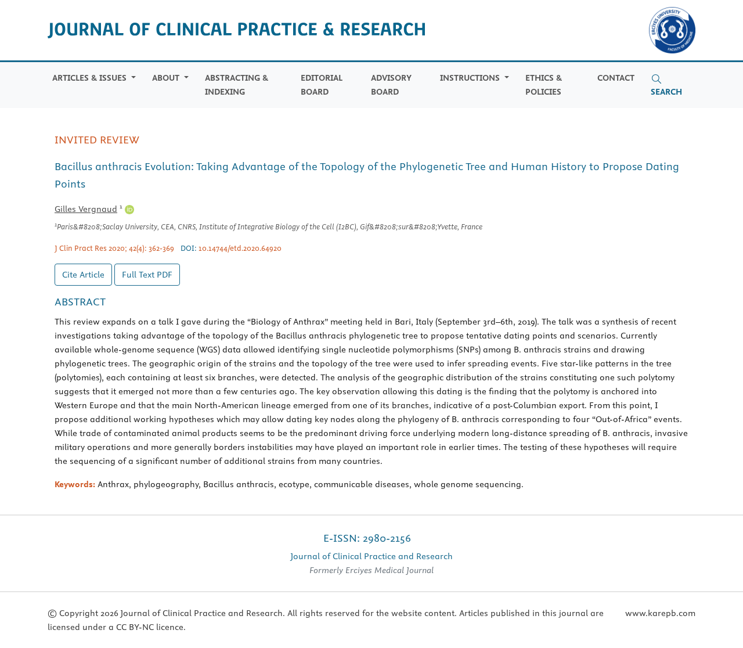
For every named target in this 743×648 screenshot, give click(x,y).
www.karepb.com (660, 613)
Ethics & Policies (543, 84)
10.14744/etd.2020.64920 (240, 248)
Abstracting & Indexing (236, 84)
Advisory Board (391, 84)
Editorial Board (321, 84)
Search (666, 92)
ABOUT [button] (167, 78)
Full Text (147, 274)
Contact (615, 78)
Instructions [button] (471, 78)
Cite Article (83, 274)
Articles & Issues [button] (90, 78)
